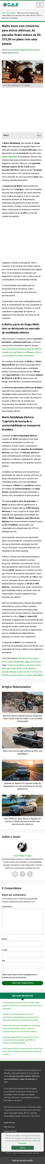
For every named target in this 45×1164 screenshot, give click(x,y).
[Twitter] (29, 874)
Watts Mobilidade (16, 662)
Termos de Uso (10, 1131)
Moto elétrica (11, 13)
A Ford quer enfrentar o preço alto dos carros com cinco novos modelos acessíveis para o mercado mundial (22, 1051)
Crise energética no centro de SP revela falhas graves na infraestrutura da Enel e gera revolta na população (22, 1006)
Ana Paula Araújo (18, 50)
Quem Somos (9, 1123)
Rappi (27, 662)
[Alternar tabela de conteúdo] (37, 135)
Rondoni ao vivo (25, 658)
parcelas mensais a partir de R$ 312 (17, 672)
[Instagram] (22, 874)
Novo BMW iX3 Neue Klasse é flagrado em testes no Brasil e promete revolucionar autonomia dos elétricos (22, 821)
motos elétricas (9, 156)
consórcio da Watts (15, 665)
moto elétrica (29, 668)
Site (3, 961)
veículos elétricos (18, 675)
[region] (22, 110)
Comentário (7, 907)
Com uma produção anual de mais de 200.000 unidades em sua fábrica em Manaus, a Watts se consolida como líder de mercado (21, 352)
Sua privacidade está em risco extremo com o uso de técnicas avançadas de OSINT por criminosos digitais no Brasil (20, 1040)
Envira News (35, 662)
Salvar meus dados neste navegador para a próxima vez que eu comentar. (20, 976)
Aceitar (22, 1148)
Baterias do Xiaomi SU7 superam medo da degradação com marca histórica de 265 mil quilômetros (22, 786)
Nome (5, 939)
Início (4, 13)
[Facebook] (15, 874)
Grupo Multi (16, 668)
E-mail (5, 950)
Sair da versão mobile (22, 1160)
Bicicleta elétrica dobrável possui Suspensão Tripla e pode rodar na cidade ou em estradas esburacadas (22, 719)
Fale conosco (9, 1127)
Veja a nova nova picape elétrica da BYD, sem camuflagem (22, 752)
